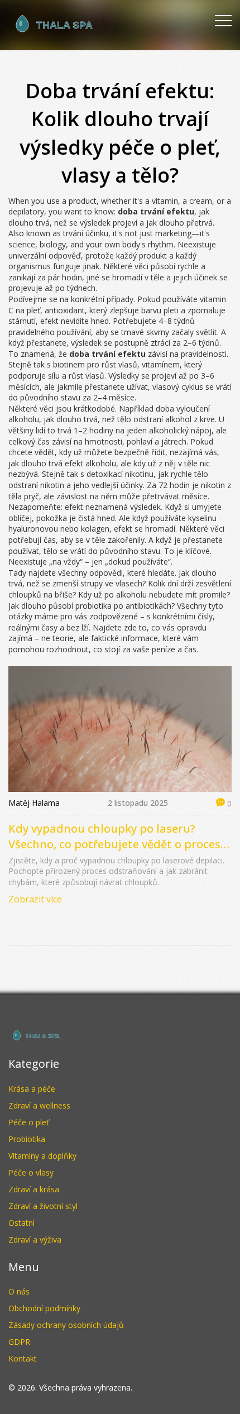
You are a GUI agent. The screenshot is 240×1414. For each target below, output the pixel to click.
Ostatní (21, 1222)
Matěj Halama (34, 802)
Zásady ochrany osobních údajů (66, 1325)
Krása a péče (31, 1088)
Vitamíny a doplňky (42, 1155)
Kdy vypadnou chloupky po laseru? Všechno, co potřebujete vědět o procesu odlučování (118, 836)
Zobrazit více (35, 899)
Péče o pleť (28, 1122)
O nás (19, 1291)
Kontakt (22, 1358)
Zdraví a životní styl (43, 1206)
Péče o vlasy (31, 1172)
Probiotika (26, 1139)
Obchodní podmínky (44, 1308)
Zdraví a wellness (39, 1105)
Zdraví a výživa (34, 1239)
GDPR (19, 1341)
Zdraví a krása (33, 1189)
